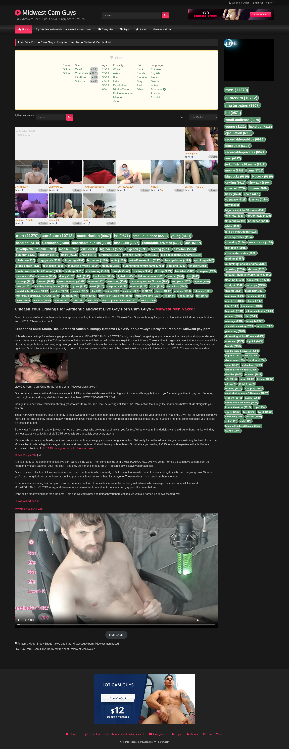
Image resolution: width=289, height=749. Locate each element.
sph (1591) (78, 300)
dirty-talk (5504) (185, 249)
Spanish (156, 97)
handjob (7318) (27, 243)
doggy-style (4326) (49, 260)
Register (269, 2)
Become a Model (162, 29)
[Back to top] (278, 739)
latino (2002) (112, 291)
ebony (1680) (185, 295)
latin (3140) (83, 276)
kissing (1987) (131, 291)
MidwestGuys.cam (25, 455)
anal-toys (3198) (46, 276)
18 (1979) (147, 291)
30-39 (105, 77)
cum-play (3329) (206, 271)
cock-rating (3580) (97, 271)
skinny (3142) (66, 276)
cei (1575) (93, 300)
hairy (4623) (69, 254)
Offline (66, 73)
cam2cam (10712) (58, 236)
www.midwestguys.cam (28, 508)
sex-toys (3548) (142, 271)
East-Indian (120, 85)
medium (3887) (111, 265)
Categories (107, 29)
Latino (116, 81)
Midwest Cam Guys (48, 12)
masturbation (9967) (94, 236)
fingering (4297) (74, 260)
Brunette (142, 77)
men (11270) (27, 235)
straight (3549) (121, 271)
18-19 (105, 69)
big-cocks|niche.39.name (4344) (181, 254)
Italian (154, 85)
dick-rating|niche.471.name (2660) (149, 281)
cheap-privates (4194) (177, 260)
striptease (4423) (109, 254)
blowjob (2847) (45, 281)
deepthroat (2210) (117, 286)
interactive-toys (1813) (148, 295)
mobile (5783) (68, 249)
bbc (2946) (193, 276)
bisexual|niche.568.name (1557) (119, 300)
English (155, 73)
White (116, 69)
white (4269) (118, 260)
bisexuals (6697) (126, 243)
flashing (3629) (74, 271)
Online (67, 69)
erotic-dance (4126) (28, 265)
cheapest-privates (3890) (83, 265)
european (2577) (181, 281)
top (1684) (169, 295)
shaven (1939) (163, 291)
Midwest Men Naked (174, 309)
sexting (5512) (161, 249)
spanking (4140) (204, 260)
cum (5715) (89, 249)
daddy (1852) (88, 295)
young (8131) (181, 236)
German (155, 81)
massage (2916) (25, 281)
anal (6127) (193, 243)
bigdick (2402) (202, 281)
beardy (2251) (23, 286)
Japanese (157, 89)
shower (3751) (198, 265)
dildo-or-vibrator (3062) (150, 276)
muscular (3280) (25, 276)
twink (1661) (23, 300)
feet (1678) (202, 295)
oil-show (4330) (25, 260)
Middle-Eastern (122, 89)
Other (116, 101)
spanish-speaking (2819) (71, 281)
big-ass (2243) (79, 286)
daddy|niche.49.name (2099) (32, 291)
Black (116, 77)
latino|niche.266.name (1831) (115, 295)
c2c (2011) (96, 291)
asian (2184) (157, 286)
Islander (118, 97)
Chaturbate (81, 73)
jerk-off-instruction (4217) (145, 260)
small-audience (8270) (150, 236)
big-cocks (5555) (112, 249)
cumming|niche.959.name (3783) (143, 265)
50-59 (105, 85)
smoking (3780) (176, 265)
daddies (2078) (59, 291)
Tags (126, 29)
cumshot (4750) (26, 254)
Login (256, 2)
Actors (142, 29)
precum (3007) (175, 276)
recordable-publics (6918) (91, 243)
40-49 (105, 81)
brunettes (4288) (97, 260)
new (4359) (151, 254)
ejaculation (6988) (55, 243)
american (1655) (42, 300)
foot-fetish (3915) (53, 265)
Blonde (141, 73)
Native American (123, 93)
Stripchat (80, 81)
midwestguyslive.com (27, 500)
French (155, 77)
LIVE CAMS (116, 634)
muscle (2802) (96, 281)
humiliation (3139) (103, 276)
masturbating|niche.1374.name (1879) (37, 295)
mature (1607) (61, 300)
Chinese (156, 69)
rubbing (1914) (182, 291)
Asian (116, 73)
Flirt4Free (80, 77)
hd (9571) (122, 236)
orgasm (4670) (48, 254)
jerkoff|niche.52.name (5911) (36, 249)
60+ (104, 89)
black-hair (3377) (184, 271)
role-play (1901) (203, 291)
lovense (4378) (132, 254)
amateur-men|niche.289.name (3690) (39, 271)
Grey (139, 81)
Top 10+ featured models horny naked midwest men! (63, 29)
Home (25, 29)
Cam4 (78, 69)
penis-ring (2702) (117, 281)
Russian (156, 93)
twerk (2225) (97, 286)
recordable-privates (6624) (162, 243)
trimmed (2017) (79, 291)
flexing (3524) (163, 271)
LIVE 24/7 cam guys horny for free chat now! (67, 448)
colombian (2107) (177, 286)
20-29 (105, 73)
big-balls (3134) (125, 276)
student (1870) (70, 295)
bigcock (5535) (137, 249)
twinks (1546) (148, 300)
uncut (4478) (88, 254)
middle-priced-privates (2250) (51, 286)
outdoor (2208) (138, 286)
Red (139, 85)
